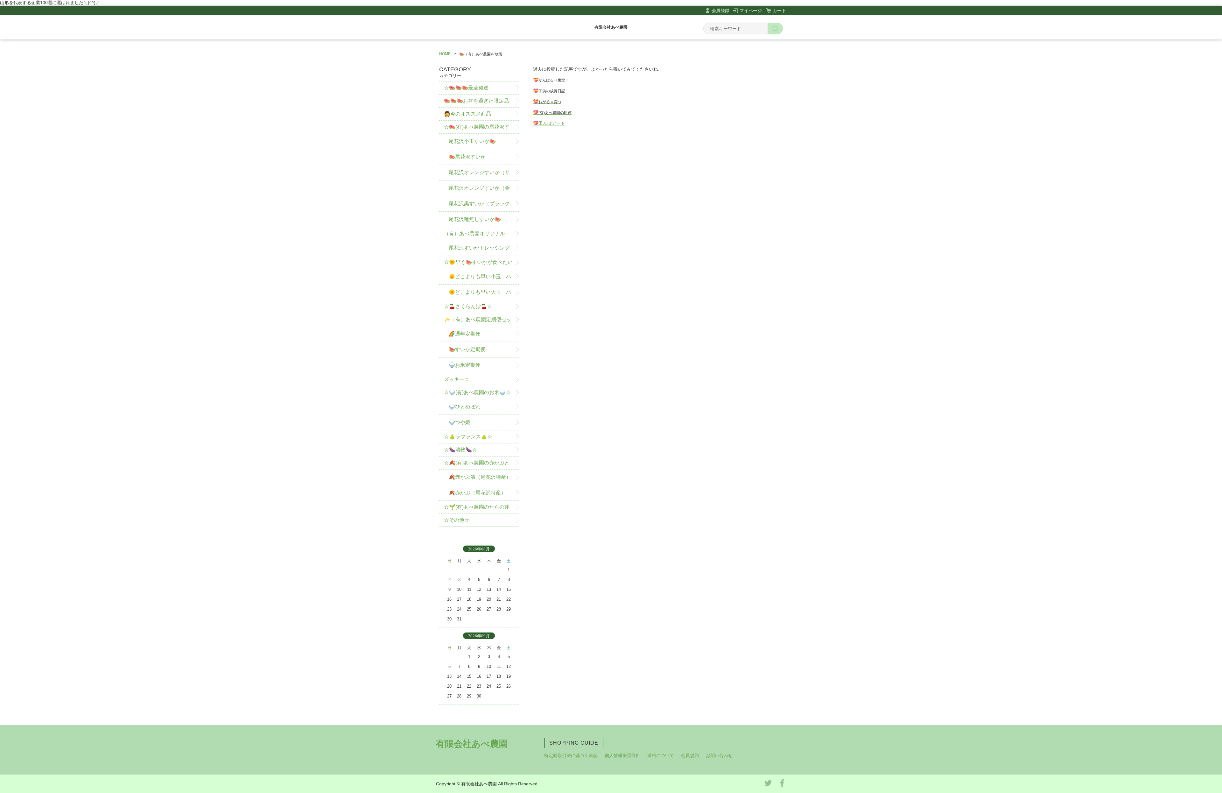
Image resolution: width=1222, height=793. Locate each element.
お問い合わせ (719, 755)
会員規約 (690, 755)
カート (779, 10)
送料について (660, 755)
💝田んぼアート (549, 123)
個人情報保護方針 (622, 755)
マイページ (751, 10)
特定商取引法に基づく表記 (571, 755)
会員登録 (720, 10)
